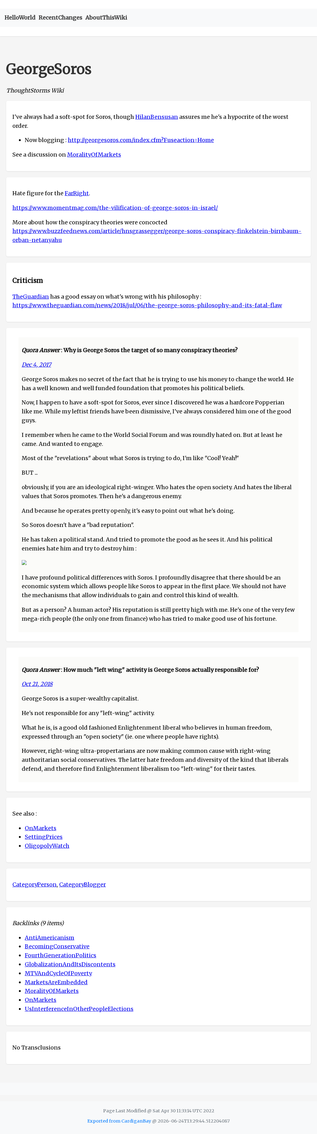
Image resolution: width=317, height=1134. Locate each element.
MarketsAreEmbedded (56, 982)
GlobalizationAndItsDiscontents (70, 964)
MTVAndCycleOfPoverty (58, 973)
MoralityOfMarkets (94, 154)
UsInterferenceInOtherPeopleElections (79, 1008)
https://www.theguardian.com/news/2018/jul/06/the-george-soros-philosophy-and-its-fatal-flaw (147, 305)
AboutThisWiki (106, 17)
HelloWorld (20, 17)
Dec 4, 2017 (36, 364)
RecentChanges (60, 17)
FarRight (77, 193)
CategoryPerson (34, 884)
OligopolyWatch (47, 845)
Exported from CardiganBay (119, 1121)
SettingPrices (44, 836)
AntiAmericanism (49, 937)
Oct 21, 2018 (37, 684)
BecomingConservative (57, 946)
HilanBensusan (156, 116)
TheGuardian (30, 296)
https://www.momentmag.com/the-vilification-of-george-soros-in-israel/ (115, 207)
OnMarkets (40, 828)
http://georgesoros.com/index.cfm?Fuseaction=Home (141, 140)
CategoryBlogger (82, 884)
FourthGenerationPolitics (60, 955)
